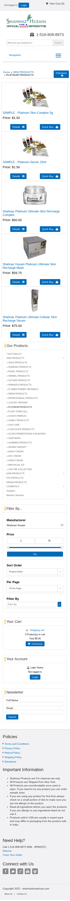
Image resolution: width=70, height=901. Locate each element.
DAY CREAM (14, 456)
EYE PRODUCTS (15, 478)
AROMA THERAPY (17, 447)
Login (24, 5)
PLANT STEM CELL (18, 411)
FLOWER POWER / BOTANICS (23, 389)
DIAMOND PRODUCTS (19, 367)
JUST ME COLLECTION (20, 469)
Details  (18, 127)
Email (9, 708)
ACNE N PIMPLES (17, 416)
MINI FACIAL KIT (16, 465)
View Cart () (56, 3)
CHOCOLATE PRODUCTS (21, 429)
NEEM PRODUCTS (17, 393)
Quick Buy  (50, 127)
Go (35, 554)
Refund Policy (12, 752)
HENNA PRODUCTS (16, 482)
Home (6, 72)
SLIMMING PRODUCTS (20, 442)
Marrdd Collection (15, 495)
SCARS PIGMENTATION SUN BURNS (27, 434)
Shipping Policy (13, 757)
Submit (12, 717)
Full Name (12, 700)
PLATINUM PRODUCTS (20, 407)
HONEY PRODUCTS (18, 420)
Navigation (15, 55)
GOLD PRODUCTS (17, 362)
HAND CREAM (15, 460)
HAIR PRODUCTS (15, 473)
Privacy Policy (12, 748)
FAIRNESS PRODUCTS (20, 385)
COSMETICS (12, 486)
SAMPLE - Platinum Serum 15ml (24, 162)
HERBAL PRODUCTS (19, 376)
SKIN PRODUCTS (23, 72)
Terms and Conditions (16, 743)
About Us (8, 894)
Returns (7, 850)
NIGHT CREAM (15, 451)
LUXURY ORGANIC (18, 402)
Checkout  (61, 74)
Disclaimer (10, 761)
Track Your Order (12, 854)
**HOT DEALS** (14, 354)
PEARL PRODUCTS (18, 371)
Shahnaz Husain (35, 525)
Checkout (36, 644)
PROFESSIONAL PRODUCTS (23, 398)
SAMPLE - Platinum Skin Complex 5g (28, 112)
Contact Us (22, 894)
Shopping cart (37, 630)
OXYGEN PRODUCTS (19, 380)
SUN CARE (14, 425)
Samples (10, 491)
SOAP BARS (14, 438)
